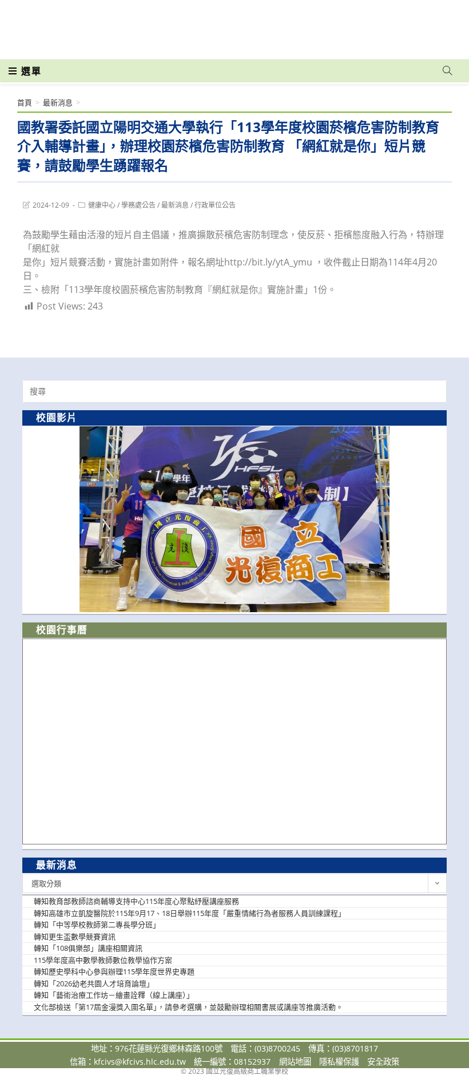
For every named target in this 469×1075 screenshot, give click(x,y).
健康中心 (102, 205)
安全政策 (383, 1061)
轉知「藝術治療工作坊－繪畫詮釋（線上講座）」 (114, 995)
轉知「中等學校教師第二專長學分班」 (97, 924)
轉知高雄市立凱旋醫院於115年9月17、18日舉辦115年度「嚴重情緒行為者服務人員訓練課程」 (189, 913)
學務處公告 (138, 205)
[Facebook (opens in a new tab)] (382, 24)
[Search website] (447, 71)
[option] (234, 519)
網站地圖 (295, 1061)
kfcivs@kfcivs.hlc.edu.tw (140, 1061)
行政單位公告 (215, 205)
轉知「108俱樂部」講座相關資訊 (88, 948)
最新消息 (175, 205)
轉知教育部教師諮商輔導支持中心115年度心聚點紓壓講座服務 (136, 901)
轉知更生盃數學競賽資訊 (75, 936)
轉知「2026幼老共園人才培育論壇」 (94, 983)
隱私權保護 (339, 1061)
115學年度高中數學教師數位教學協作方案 (103, 960)
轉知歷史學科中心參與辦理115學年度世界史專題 (114, 971)
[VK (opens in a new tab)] (432, 24)
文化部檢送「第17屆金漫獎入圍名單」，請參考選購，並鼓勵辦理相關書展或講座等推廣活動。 (188, 1007)
